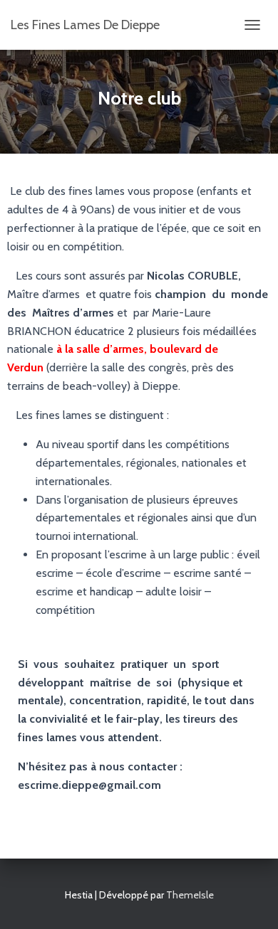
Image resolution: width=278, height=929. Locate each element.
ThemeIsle (190, 894)
